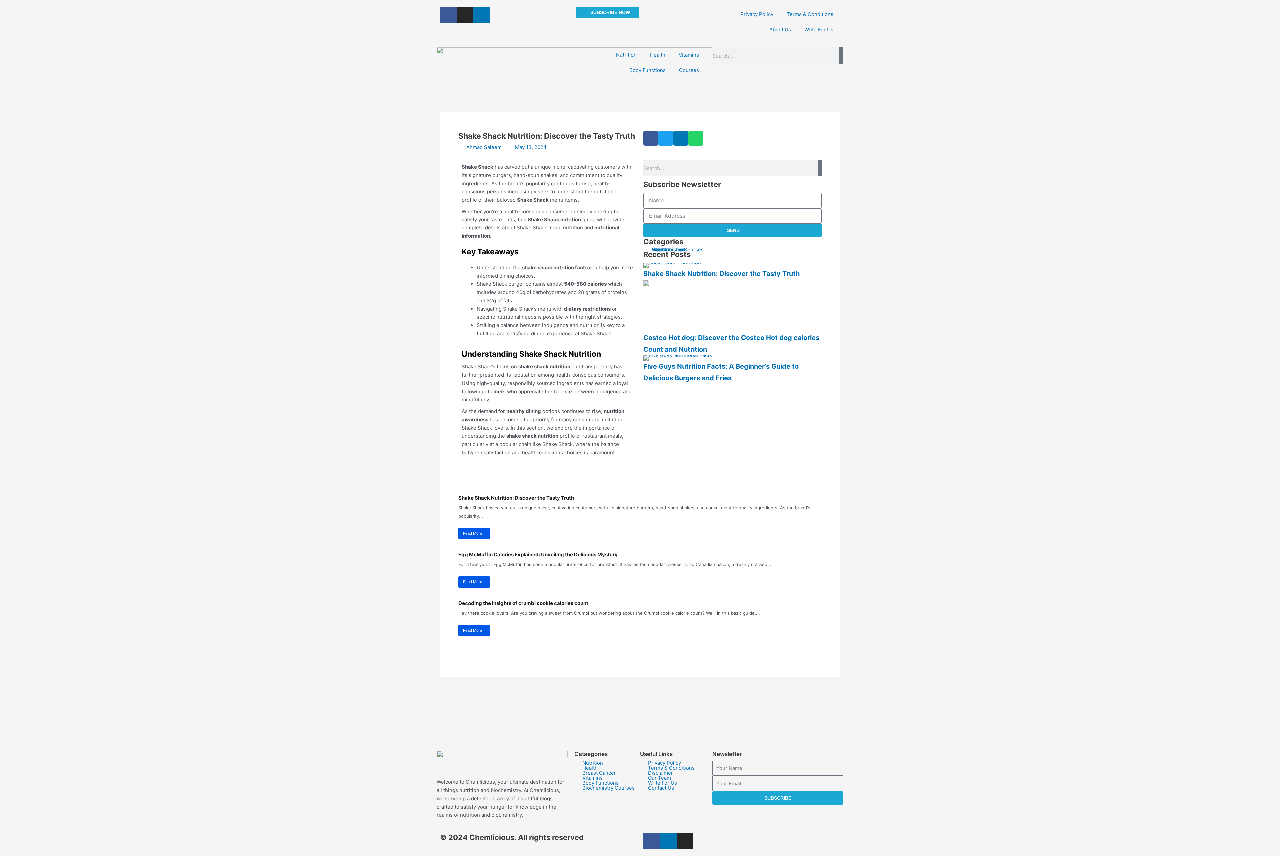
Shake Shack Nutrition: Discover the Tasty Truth (721, 274)
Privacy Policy (756, 14)
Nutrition (626, 55)
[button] (650, 138)
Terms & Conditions (810, 14)
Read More (472, 533)
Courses (689, 70)
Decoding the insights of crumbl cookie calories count (523, 603)
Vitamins (689, 55)
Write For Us (818, 29)
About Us (780, 29)
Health (657, 55)
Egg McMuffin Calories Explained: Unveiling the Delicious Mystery (538, 554)
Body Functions (647, 70)
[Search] (841, 55)
